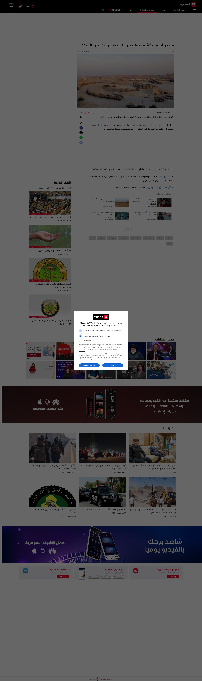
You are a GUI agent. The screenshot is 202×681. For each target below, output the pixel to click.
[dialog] (101, 340)
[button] (101, 340)
